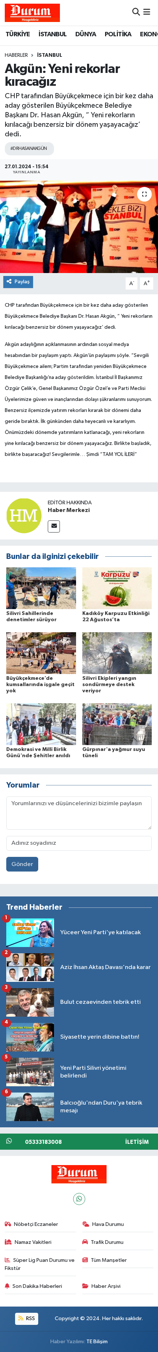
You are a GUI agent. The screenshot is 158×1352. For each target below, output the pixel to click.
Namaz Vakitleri (33, 1242)
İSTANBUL (53, 34)
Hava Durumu (108, 1224)
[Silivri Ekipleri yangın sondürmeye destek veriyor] (117, 653)
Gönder (22, 864)
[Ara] (136, 13)
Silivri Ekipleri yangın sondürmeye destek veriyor (109, 684)
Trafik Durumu (107, 1242)
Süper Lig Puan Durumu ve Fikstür (40, 1264)
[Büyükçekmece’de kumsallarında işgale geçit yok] (41, 653)
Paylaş (22, 281)
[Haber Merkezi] (24, 515)
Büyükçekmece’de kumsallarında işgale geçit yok (40, 684)
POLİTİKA (118, 34)
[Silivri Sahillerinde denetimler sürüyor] (41, 588)
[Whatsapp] (79, 1199)
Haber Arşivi (106, 1286)
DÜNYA (85, 34)
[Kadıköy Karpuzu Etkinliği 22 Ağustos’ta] (117, 588)
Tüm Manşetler (109, 1260)
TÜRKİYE (18, 34)
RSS (30, 1318)
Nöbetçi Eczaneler (36, 1224)
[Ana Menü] (146, 13)
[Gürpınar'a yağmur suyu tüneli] (117, 724)
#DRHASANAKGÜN (28, 148)
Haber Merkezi (69, 510)
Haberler (16, 55)
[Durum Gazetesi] (32, 12)
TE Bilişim (97, 1341)
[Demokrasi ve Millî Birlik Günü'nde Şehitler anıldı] (41, 724)
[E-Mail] (54, 526)
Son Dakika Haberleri (37, 1286)
